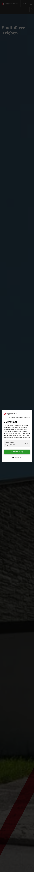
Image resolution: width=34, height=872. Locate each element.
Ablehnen (16, 457)
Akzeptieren (16, 452)
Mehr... (25, 443)
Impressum (11, 417)
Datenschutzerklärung (23, 417)
